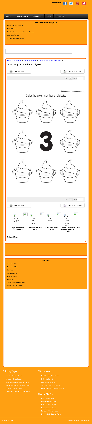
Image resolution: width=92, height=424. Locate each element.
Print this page (19, 71)
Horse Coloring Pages (48, 405)
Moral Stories (11, 279)
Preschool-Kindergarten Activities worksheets (20, 32)
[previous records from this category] (78, 78)
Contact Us (60, 16)
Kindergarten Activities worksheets (52, 388)
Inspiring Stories (12, 276)
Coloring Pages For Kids (49, 402)
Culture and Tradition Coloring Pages (18, 391)
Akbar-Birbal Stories (13, 264)
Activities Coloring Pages (14, 376)
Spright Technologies (82, 420)
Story (49, 16)
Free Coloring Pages (48, 398)
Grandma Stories (12, 273)
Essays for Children (12, 267)
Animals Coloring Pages (14, 379)
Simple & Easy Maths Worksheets (50, 60)
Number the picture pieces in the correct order (68, 229)
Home (22, 7)
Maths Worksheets (12, 29)
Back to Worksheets (75, 205)
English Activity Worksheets (15, 26)
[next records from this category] (81, 78)
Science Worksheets (13, 35)
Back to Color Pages (75, 71)
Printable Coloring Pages (49, 411)
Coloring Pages (22, 16)
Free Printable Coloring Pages (51, 414)
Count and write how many (35, 228)
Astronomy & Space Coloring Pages (17, 382)
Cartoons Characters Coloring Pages (18, 385)
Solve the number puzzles (52, 228)
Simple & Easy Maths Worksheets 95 (18, 228)
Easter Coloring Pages (48, 408)
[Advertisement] (46, 85)
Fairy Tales (10, 270)
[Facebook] (65, 3)
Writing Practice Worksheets (15, 38)
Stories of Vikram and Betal (15, 285)
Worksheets (37, 16)
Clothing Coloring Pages (14, 388)
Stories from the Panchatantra (16, 282)
